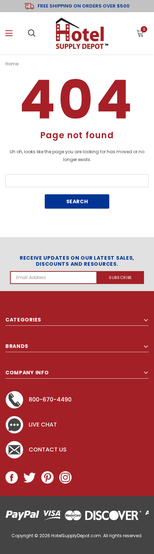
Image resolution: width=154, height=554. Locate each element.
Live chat (43, 424)
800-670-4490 (50, 399)
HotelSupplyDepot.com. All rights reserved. (97, 536)
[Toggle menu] (9, 33)
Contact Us (48, 449)
